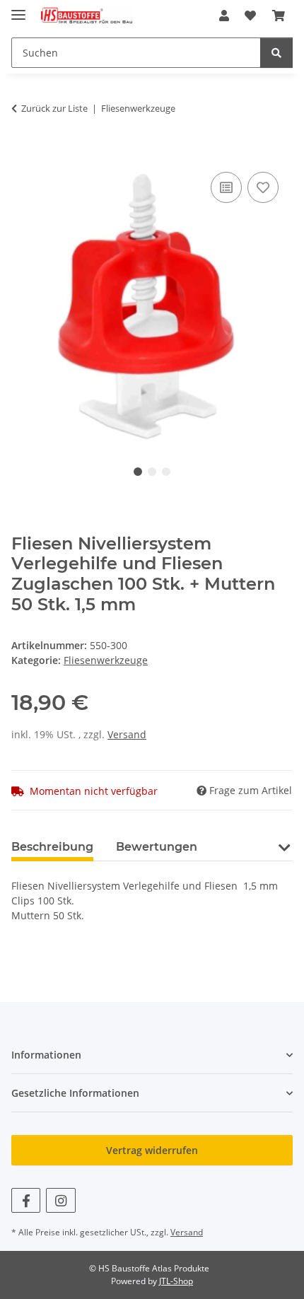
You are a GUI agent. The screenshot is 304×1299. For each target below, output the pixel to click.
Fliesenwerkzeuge (106, 660)
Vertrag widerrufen (152, 1150)
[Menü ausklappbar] (18, 9)
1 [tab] (138, 471)
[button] (224, 15)
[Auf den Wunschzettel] (263, 187)
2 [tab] (152, 471)
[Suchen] (276, 52)
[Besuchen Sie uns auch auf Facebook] (25, 1200)
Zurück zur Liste (54, 108)
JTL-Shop (176, 1281)
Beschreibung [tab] (52, 847)
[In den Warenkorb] (22, 153)
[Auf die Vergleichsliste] (226, 187)
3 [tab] (166, 471)
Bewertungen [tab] (156, 847)
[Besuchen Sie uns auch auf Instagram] (60, 1200)
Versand (126, 734)
